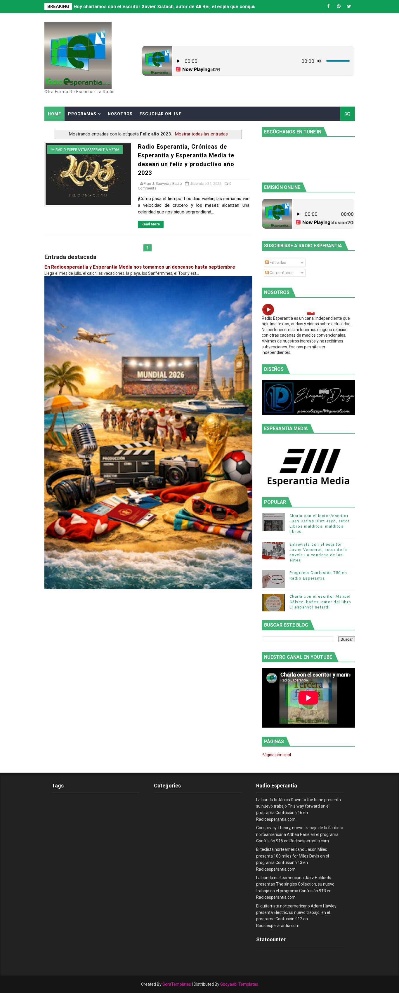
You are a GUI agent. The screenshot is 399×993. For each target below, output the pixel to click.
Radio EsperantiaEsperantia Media (87, 150)
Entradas (277, 262)
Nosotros (120, 114)
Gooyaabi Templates (239, 984)
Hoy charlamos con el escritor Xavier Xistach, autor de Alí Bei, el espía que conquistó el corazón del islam (190, 6)
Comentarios (281, 272)
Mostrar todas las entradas (201, 134)
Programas (82, 114)
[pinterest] (338, 6)
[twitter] (349, 6)
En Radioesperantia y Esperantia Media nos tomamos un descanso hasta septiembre (139, 267)
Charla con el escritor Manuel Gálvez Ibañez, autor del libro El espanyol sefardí (320, 601)
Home (54, 114)
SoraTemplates (176, 984)
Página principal (276, 754)
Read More (150, 224)
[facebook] (328, 6)
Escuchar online (160, 114)
